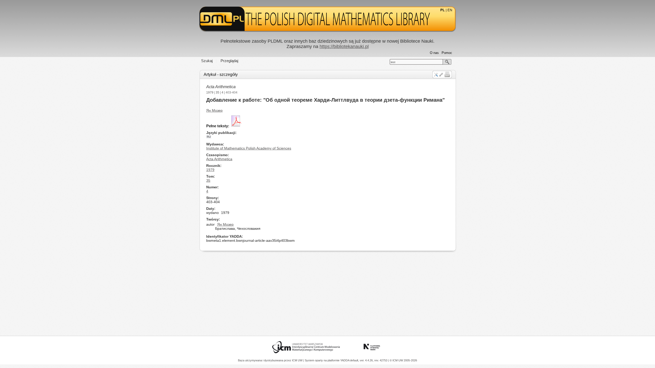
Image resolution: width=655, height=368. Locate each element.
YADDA (345, 360)
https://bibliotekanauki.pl (344, 46)
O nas (434, 53)
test (393, 62)
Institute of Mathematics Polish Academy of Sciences (248, 148)
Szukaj (207, 61)
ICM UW (297, 360)
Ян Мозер (214, 110)
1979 (209, 92)
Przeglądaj (229, 61)
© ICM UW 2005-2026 (403, 360)
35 (217, 92)
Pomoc (447, 53)
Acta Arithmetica (221, 87)
